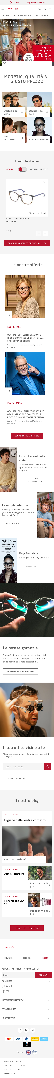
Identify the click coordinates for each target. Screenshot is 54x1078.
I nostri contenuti (12, 815)
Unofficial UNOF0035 (17, 219)
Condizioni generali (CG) (14, 1065)
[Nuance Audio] (27, 42)
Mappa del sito (10, 1073)
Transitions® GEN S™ (14, 902)
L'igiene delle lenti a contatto (25, 820)
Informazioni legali (12, 1061)
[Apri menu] (3, 9)
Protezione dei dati (12, 1069)
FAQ (7, 991)
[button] (44, 9)
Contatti (9, 986)
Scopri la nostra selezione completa (27, 243)
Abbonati (43, 975)
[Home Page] (13, 8)
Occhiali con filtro (14, 873)
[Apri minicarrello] (50, 9)
